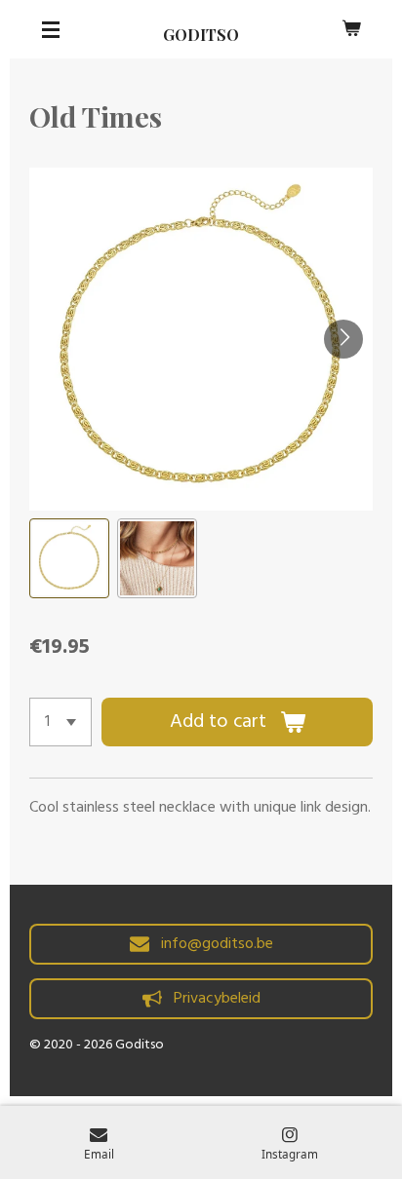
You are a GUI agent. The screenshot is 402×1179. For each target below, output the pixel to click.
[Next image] (343, 339)
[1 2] (60, 722)
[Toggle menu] (50, 29)
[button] (69, 558)
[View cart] (351, 29)
